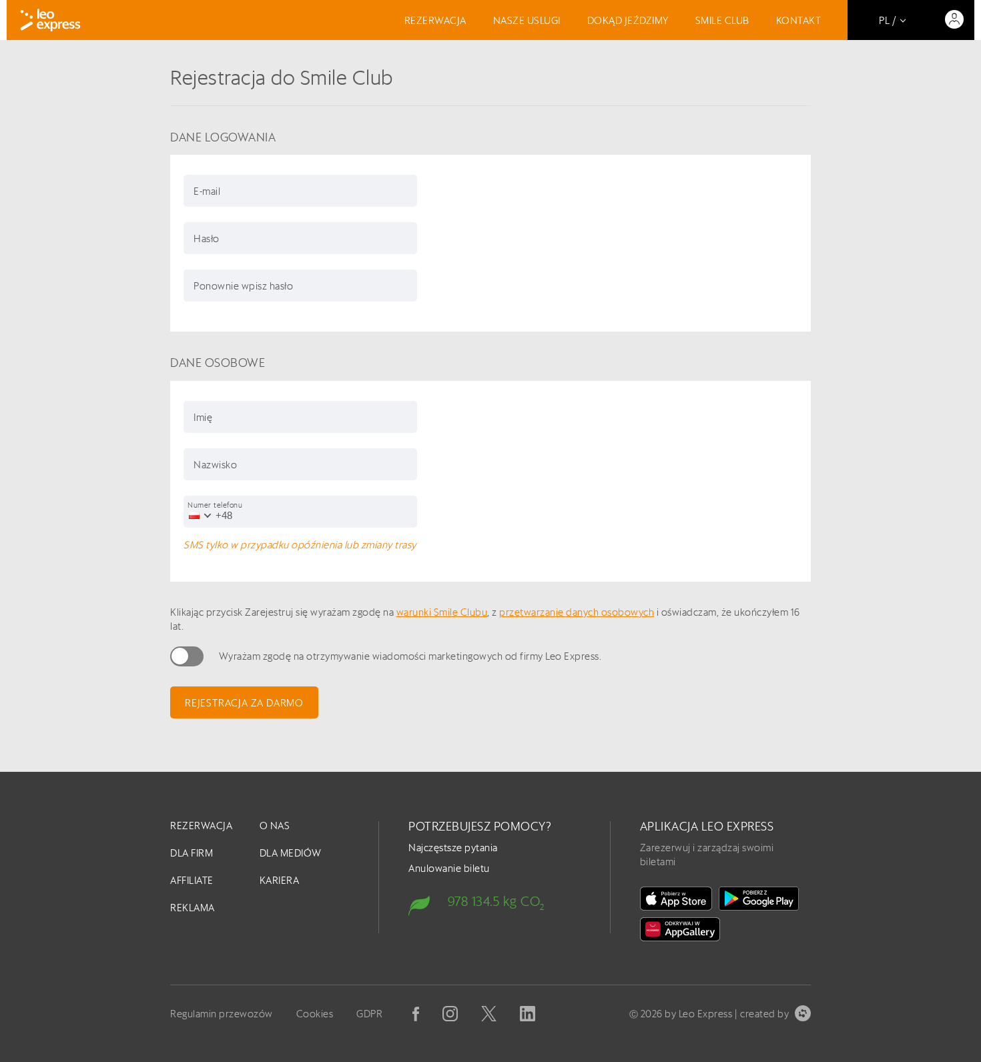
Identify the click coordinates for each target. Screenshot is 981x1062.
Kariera (280, 880)
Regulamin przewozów (221, 1013)
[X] (489, 1013)
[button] (198, 515)
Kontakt (799, 20)
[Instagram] (450, 1013)
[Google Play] (759, 899)
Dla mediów (291, 853)
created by (764, 1013)
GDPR (369, 1013)
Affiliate (192, 880)
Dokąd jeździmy (628, 20)
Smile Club (722, 20)
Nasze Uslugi (527, 20)
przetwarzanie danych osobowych (576, 612)
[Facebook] (415, 1014)
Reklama (192, 907)
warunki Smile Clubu (442, 612)
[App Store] (676, 899)
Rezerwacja (435, 20)
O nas (275, 825)
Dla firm (191, 853)
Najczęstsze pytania (453, 847)
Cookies (315, 1013)
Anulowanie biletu (449, 868)
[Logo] (50, 20)
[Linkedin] (527, 1013)
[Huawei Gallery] (680, 929)
